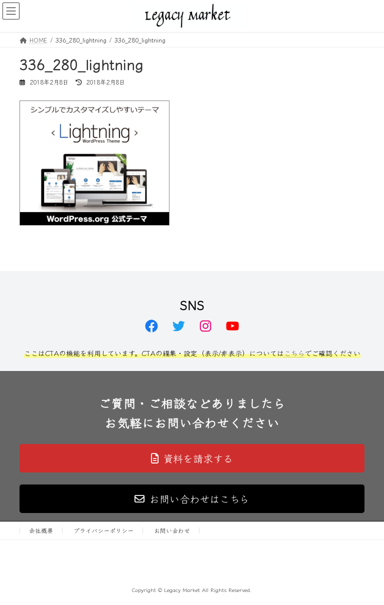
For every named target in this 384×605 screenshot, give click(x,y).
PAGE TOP (366, 577)
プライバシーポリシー (104, 530)
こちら (294, 353)
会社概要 (41, 530)
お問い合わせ (172, 530)
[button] (192, 458)
